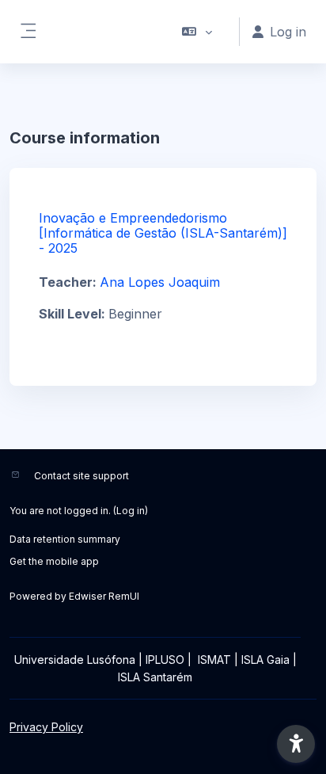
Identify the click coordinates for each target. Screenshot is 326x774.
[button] (197, 32)
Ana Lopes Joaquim (160, 282)
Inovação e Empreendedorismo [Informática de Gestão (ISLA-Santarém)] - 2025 (163, 233)
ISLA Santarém (155, 677)
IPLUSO (165, 659)
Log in (130, 511)
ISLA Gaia (265, 659)
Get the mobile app (54, 561)
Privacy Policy (46, 727)
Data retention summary (64, 539)
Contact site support (81, 476)
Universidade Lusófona (74, 659)
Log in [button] (288, 32)
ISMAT (214, 659)
